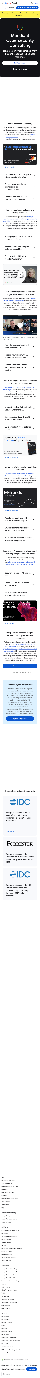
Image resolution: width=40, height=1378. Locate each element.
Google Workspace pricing (9, 1219)
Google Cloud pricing (7, 1216)
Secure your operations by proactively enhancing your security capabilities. (20, 219)
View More (19, 1107)
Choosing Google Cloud (8, 1180)
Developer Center (6, 1331)
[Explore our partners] (20, 718)
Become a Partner (6, 1322)
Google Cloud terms (31, 1365)
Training (3, 1293)
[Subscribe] (31, 1369)
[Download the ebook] (20, 445)
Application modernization (9, 1236)
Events (3, 1325)
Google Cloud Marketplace (9, 1278)
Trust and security (6, 1183)
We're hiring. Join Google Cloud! (10, 1350)
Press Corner (5, 1334)
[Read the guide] (20, 154)
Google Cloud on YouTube (9, 1337)
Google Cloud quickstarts (8, 1275)
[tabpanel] (20, 1017)
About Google (5, 1365)
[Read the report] (20, 610)
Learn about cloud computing (10, 1281)
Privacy (13, 1365)
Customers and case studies (9, 1198)
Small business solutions (8, 1257)
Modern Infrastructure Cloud (9, 1186)
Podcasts (4, 1328)
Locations (4, 1195)
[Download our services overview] (20, 672)
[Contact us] (10, 7)
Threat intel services (25, 18)
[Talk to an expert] (20, 63)
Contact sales (5, 1316)
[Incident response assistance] (20, 1145)
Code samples (5, 1287)
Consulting (9, 18)
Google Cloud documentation (10, 1272)
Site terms (20, 1365)
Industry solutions (6, 1251)
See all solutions (6, 1260)
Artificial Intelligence (7, 1242)
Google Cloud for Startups (9, 1302)
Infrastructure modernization (10, 1230)
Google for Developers (8, 1299)
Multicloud (4, 1189)
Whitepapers (5, 1204)
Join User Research (7, 1347)
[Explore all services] (20, 69)
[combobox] (7, 1374)
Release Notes (5, 1308)
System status (5, 1305)
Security (3, 1245)
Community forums (7, 1353)
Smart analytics (6, 1239)
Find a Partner (5, 1319)
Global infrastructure (7, 1192)
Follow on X (4, 1344)
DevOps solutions (6, 1254)
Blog (2, 1207)
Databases (4, 1233)
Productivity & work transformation (11, 1248)
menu (2, 3)
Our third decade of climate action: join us (16, 1360)
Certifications (5, 1296)
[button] (20, 176)
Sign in (37, 3)
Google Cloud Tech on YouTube (10, 1341)
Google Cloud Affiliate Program (10, 1269)
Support (3, 1284)
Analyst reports (6, 1201)
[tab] (9, 918)
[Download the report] (20, 498)
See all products (6, 1222)
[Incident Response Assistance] (27, 7)
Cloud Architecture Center (9, 1290)
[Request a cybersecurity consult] (20, 1139)
